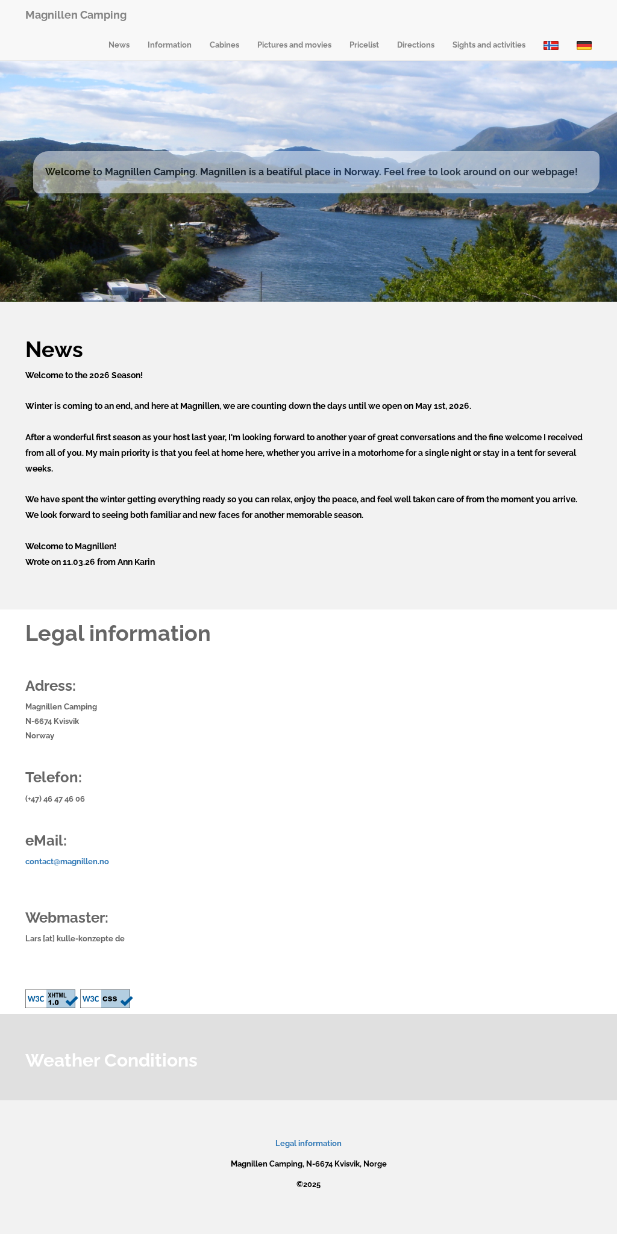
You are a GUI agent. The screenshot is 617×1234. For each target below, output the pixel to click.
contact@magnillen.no (67, 861)
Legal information (308, 1143)
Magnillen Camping (76, 14)
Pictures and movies (294, 44)
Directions (415, 44)
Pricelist (364, 44)
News (119, 44)
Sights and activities (489, 44)
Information (170, 44)
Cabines (224, 44)
